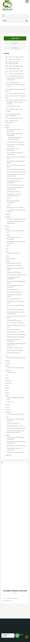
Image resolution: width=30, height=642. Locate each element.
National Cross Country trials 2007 (15, 207)
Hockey (7, 365)
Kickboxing (8, 380)
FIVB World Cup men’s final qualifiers (15, 452)
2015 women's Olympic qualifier (14, 320)
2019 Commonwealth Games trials (15, 178)
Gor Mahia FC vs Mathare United (14, 347)
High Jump (7, 363)
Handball (7, 360)
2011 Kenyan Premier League (14, 298)
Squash (7, 407)
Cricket (7, 251)
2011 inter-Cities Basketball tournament (16, 219)
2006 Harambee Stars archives (14, 265)
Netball (7, 385)
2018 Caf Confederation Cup (14, 329)
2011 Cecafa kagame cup (13, 289)
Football (7, 261)
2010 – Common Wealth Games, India (14, 73)
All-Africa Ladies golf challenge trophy (16, 357)
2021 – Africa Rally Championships (13, 118)
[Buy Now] (24, 598)
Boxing (7, 228)
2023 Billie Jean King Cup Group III (15, 425)
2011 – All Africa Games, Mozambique (14, 76)
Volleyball (7, 435)
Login (19, 1)
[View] (22, 598)
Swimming (7, 409)
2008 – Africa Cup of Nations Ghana (14, 66)
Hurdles (8, 198)
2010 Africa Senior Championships (15, 142)
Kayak (8, 245)
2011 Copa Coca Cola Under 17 (14, 292)
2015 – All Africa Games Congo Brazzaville (15, 100)
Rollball (7, 393)
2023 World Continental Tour (14, 191)
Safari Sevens (10, 401)
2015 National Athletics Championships (16, 171)
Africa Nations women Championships (16, 445)
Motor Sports (8, 383)
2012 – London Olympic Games (12, 82)
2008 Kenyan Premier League (14, 272)
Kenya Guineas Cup (11, 372)
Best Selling (15, 48)
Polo (6, 390)
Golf (6, 355)
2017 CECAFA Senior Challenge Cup (15, 322)
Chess (6, 248)
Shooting (7, 404)
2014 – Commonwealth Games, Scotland (15, 93)
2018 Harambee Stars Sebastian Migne (16, 334)
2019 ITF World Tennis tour (13, 423)
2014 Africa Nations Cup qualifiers (15, 309)
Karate (6, 378)
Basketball (7, 217)
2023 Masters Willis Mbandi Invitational (16, 428)
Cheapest (15, 43)
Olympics (7, 388)
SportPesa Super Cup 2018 (13, 352)
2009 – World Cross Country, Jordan (14, 71)
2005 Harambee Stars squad (13, 263)
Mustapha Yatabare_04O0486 (15, 591)
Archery (8, 111)
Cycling (7, 256)
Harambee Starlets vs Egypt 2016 (15, 350)
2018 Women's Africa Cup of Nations (16, 337)
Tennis (6, 417)
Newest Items (15, 38)
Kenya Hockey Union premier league (15, 367)
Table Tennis (8, 412)
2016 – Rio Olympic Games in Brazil (13, 109)
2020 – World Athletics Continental (15, 185)
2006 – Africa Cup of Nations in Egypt (14, 57)
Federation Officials (10, 258)
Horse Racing (8, 370)
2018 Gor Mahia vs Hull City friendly (15, 332)
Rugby (6, 395)
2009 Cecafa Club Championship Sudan (16, 274)
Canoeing (7, 235)
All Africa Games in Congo (13, 106)
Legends (9, 205)
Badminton (8, 214)
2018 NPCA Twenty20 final (13, 253)
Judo (6, 375)
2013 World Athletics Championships (16, 169)
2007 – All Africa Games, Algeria (13, 59)
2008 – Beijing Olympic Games (12, 68)
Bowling (7, 226)
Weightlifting (8, 455)
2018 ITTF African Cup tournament (15, 414)
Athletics (7, 127)
